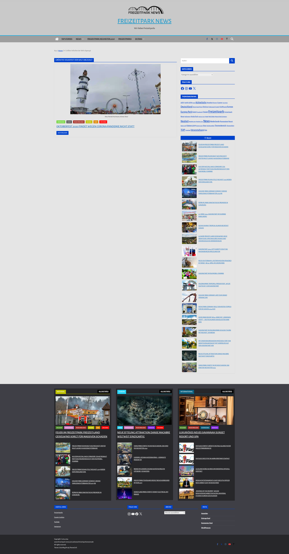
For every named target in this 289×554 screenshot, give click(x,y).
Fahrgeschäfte (69, 427)
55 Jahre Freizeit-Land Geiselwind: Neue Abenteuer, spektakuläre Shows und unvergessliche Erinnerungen (212, 239)
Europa (230, 107)
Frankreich (200, 112)
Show (204, 125)
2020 (194, 102)
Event (194, 112)
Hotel (206, 116)
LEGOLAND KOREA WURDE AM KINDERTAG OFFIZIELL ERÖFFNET (213, 470)
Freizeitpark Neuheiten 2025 (101, 39)
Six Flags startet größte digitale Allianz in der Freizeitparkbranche (213, 447)
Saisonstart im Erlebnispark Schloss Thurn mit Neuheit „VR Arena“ (214, 331)
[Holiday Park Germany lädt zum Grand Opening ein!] (189, 297)
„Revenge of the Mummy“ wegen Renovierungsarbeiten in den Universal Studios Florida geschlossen (211, 493)
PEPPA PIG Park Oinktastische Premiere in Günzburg (213, 204)
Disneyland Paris (197, 107)
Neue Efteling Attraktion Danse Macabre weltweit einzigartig (213, 355)
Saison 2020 (199, 125)
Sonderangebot (210, 125)
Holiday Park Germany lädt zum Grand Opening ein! (212, 296)
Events (69, 121)
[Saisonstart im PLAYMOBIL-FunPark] (189, 274)
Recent (209, 138)
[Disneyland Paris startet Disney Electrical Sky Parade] (124, 494)
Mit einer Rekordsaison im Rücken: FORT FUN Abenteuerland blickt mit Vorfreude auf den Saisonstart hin (214, 343)
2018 (186, 102)
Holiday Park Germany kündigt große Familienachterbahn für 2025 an (212, 192)
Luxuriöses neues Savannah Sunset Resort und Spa (202, 434)
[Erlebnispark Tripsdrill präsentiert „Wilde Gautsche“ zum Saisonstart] (189, 285)
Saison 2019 (191, 126)
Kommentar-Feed (206, 523)
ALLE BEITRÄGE (103, 391)
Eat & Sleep (59, 427)
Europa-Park (186, 112)
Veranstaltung (197, 130)
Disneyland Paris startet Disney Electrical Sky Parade (151, 493)
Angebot (210, 102)
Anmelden (204, 513)
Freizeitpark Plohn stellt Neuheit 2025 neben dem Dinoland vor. (215, 181)
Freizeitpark (216, 111)
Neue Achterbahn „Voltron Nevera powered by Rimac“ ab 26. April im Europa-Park (214, 262)
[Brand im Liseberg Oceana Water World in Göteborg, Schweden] (124, 471)
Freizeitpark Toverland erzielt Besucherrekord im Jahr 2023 (151, 482)
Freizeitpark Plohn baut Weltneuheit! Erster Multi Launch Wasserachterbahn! (213, 157)
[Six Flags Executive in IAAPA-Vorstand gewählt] (186, 459)
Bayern (215, 102)
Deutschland (186, 107)
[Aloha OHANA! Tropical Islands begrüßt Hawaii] (189, 227)
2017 (182, 102)
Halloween (187, 116)
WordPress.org (205, 528)
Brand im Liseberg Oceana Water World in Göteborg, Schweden (149, 470)
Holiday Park (201, 116)
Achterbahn (201, 102)
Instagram (57, 526)
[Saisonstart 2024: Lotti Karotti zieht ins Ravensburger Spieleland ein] (189, 251)
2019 (190, 102)
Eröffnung (223, 107)
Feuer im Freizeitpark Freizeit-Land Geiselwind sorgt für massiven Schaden (213, 146)
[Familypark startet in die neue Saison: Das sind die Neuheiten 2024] (189, 367)
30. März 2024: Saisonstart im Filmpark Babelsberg (212, 215)
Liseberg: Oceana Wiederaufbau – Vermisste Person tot (150, 459)
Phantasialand (224, 121)
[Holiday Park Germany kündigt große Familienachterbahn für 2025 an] (189, 193)
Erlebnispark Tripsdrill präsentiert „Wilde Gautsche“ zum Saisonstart (214, 285)
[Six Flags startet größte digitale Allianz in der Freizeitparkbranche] (186, 448)
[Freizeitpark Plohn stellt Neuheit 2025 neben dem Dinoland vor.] (189, 181)
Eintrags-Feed (205, 518)
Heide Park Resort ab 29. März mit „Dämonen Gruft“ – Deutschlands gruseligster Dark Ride (214, 320)
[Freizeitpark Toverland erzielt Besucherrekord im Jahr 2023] (124, 482)
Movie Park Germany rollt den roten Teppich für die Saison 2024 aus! (214, 308)
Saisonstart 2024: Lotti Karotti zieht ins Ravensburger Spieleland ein (213, 250)
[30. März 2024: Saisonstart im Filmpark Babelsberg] (189, 216)
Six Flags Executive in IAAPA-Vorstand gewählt (213, 458)
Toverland (187, 130)
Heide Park (194, 116)
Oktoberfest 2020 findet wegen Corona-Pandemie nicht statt (95, 126)
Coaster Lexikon (59, 517)
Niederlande (215, 121)
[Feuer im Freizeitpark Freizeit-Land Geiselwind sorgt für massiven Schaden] (189, 146)
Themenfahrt (230, 125)
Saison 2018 (183, 125)
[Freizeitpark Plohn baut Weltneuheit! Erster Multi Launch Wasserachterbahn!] (189, 158)
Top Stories (66, 39)
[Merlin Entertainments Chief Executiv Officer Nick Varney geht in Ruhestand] (186, 482)
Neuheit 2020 (199, 121)
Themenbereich (220, 125)
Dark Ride (225, 102)
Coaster (219, 102)
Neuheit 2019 (192, 121)
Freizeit (205, 112)
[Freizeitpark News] (57, 39)
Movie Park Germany (221, 116)
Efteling (205, 107)
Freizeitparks (125, 39)
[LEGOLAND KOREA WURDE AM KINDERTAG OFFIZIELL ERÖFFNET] (186, 471)
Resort (231, 121)
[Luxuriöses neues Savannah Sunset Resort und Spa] (206, 410)
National (89, 121)
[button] (82, 39)
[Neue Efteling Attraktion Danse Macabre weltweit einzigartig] (189, 356)
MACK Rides (212, 116)
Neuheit (185, 121)
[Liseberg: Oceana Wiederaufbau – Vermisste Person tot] (124, 459)
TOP (183, 130)
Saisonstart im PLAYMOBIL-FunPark (211, 273)
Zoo (205, 130)
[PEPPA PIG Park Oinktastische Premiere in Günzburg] (189, 204)
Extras (138, 39)
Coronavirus (60, 121)
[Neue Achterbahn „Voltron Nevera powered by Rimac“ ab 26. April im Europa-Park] (189, 262)
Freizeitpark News (144, 21)
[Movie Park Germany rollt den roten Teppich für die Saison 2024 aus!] (189, 308)
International (205, 427)
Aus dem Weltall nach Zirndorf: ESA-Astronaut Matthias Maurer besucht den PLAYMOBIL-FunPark (213, 169)
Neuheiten (151, 427)
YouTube (56, 522)
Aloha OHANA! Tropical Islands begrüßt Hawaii (213, 227)
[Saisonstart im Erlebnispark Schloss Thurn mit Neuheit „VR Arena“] (189, 332)
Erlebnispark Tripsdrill (214, 107)
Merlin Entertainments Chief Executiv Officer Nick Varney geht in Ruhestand (213, 482)
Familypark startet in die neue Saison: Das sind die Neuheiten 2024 (213, 367)
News (78, 39)
